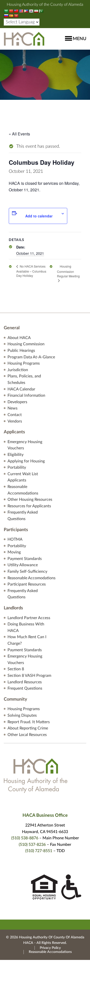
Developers (17, 402)
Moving (14, 552)
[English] (21, 11)
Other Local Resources (27, 735)
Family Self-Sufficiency (27, 571)
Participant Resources (27, 584)
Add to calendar (38, 215)
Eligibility (16, 455)
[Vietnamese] (16, 16)
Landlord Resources (25, 682)
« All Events (19, 134)
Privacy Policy (50, 948)
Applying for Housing (26, 461)
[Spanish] (11, 16)
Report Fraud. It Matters (29, 722)
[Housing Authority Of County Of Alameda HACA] (24, 38)
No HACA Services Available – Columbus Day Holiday (31, 271)
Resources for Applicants (29, 506)
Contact (15, 415)
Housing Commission (26, 344)
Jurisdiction (18, 370)
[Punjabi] (41, 11)
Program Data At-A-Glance (31, 357)
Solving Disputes (22, 715)
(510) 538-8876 (24, 838)
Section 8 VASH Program (29, 676)
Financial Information (26, 395)
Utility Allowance (23, 565)
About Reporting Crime (28, 728)
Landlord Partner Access (29, 618)
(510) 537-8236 (32, 845)
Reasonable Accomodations (32, 578)
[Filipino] (26, 11)
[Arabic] (6, 11)
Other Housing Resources (30, 500)
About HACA (19, 338)
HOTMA (15, 539)
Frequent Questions (25, 688)
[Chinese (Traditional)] (16, 11)
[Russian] (6, 16)
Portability (17, 467)
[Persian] (36, 11)
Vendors (15, 421)
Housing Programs (24, 363)
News (13, 408)
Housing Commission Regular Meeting (68, 271)
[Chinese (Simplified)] (11, 11)
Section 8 (16, 669)
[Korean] (31, 11)
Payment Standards (25, 559)
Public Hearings (21, 351)
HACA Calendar (21, 389)
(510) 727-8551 (38, 851)
